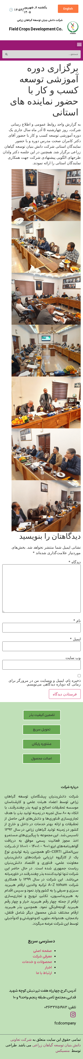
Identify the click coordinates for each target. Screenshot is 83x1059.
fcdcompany (65, 1023)
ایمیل (75, 639)
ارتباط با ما (44, 973)
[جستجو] (6, 54)
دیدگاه (74, 562)
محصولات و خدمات (37, 962)
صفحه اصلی (42, 951)
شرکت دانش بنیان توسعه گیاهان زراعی (40, 20)
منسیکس (63, 1050)
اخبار (48, 967)
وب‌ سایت (73, 657)
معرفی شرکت (42, 956)
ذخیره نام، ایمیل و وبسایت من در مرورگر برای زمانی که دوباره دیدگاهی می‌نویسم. (45, 682)
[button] (79, 44)
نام (77, 620)
